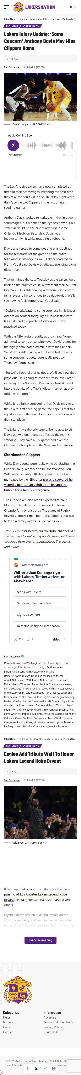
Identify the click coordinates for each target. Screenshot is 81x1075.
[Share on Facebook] (27, 1068)
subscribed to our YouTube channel (43, 531)
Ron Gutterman (12, 67)
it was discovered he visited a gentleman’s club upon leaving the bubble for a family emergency (38, 485)
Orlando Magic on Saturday (24, 233)
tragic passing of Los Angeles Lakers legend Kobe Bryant (37, 894)
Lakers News (31, 26)
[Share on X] (36, 1068)
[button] (7, 7)
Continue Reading (40, 940)
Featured (12, 26)
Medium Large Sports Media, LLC (33, 1061)
